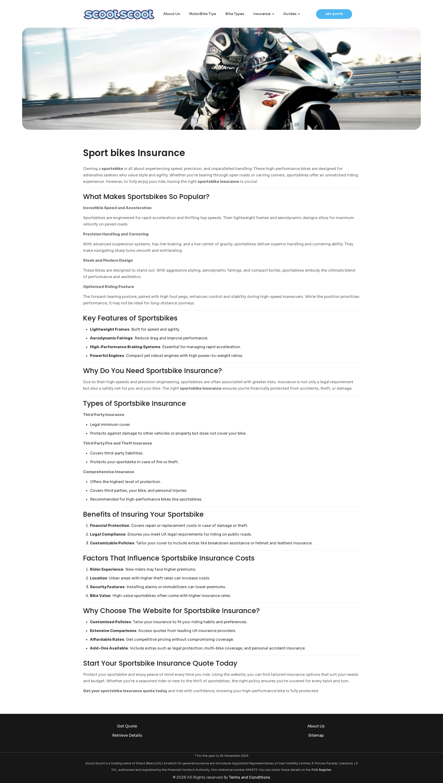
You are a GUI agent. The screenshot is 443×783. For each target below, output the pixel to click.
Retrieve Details (127, 735)
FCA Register (321, 770)
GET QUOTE (334, 14)
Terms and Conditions (249, 777)
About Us (316, 726)
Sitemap (316, 735)
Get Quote (127, 726)
